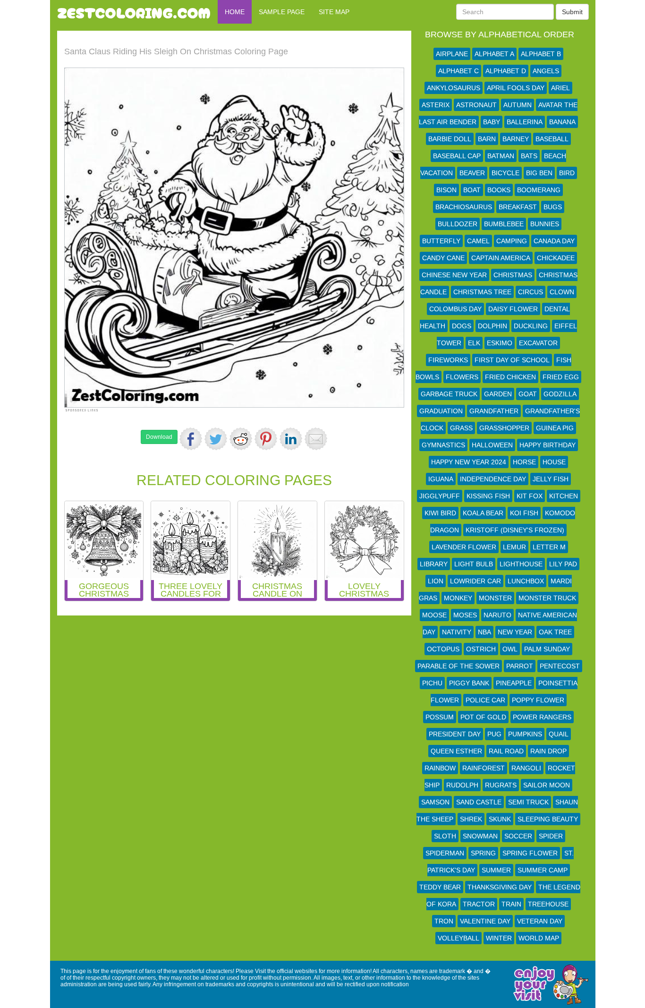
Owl (510, 649)
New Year (515, 632)
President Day (455, 734)
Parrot (519, 666)
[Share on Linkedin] (291, 438)
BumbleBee (504, 224)
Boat (472, 190)
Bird (567, 173)
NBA (484, 632)
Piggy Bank (469, 683)
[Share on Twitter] (215, 438)
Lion (435, 581)
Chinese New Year (454, 275)
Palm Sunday (547, 649)
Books (498, 190)
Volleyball (458, 938)
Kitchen (563, 496)
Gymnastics (443, 445)
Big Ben (539, 173)
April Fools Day (515, 88)
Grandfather (493, 411)
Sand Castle (478, 802)
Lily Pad (563, 564)
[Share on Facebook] (190, 438)
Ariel (560, 88)
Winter (499, 938)
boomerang (538, 190)
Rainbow (440, 768)
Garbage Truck (449, 394)
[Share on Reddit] (240, 438)
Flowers (462, 377)
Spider (551, 836)
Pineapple (514, 683)
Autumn (517, 105)
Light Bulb (473, 564)
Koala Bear (483, 513)
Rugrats (501, 785)
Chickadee (556, 258)
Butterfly (441, 241)
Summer (496, 870)
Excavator (538, 343)
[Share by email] (316, 438)
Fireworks (448, 360)
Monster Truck (547, 598)
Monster (495, 598)
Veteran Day (539, 921)
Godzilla (560, 394)
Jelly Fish (551, 479)
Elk (474, 343)
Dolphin (492, 326)
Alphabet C (458, 71)
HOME (235, 12)
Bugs (552, 207)
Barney (515, 139)
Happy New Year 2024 (468, 462)
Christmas (512, 275)
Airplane (452, 54)
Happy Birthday (547, 445)
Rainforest (483, 768)
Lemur (514, 547)
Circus (530, 292)
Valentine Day (485, 921)
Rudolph (462, 785)
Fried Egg (561, 377)
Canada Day (554, 241)
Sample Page (282, 12)
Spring (483, 853)
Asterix (436, 105)
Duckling (531, 326)
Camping (511, 241)
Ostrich (481, 649)
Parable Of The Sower (458, 666)
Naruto (497, 615)
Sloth (445, 836)
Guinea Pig (555, 428)
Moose (434, 615)
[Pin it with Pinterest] (266, 438)
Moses (465, 615)
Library (434, 564)
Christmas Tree (482, 292)
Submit (572, 12)
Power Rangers (542, 717)
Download (159, 437)
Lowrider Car (475, 581)
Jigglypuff (439, 496)
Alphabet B (541, 54)
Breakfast (518, 207)
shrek (471, 819)
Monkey (458, 598)
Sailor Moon (546, 785)
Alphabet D (505, 71)
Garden (498, 394)
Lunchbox (526, 581)
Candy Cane (443, 258)
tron (443, 921)
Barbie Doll (449, 139)
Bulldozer (457, 224)
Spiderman (444, 853)
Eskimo (499, 343)
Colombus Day (455, 309)
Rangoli (526, 768)
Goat (527, 394)
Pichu (432, 683)
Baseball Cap (457, 156)
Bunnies (544, 224)
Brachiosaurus (463, 207)
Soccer (518, 836)
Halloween (492, 445)
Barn (487, 139)
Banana (562, 122)
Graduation (441, 411)
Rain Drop (548, 751)
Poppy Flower (538, 700)
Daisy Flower (513, 309)
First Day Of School (512, 360)
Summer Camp (543, 870)
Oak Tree (555, 632)
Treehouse (548, 904)
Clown (562, 292)
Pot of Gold (483, 717)
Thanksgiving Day (499, 887)
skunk (500, 819)
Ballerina (525, 122)
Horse (524, 462)
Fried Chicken (510, 377)
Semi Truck (528, 802)
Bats (529, 156)
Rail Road (506, 751)
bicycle (505, 173)
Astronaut (476, 105)
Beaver (472, 173)
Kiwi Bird (440, 513)
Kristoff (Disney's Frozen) (515, 530)
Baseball (552, 139)
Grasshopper (504, 428)
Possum (439, 717)
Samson (435, 802)
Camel (478, 241)
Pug (494, 734)
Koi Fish (524, 513)
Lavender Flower (464, 547)
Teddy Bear (440, 887)
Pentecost (560, 666)
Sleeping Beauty (548, 819)
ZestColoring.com (134, 12)
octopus (443, 649)
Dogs (461, 326)
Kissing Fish (488, 496)
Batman (500, 156)
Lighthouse (521, 564)
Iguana (440, 479)
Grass (461, 428)
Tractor (479, 904)
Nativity (456, 632)
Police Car (485, 700)
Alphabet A (494, 54)
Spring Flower (530, 853)
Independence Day (493, 479)
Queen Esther (456, 751)
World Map (538, 938)
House (554, 462)
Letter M (549, 547)
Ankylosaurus (453, 88)
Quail (559, 734)
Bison (446, 190)
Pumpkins (525, 734)
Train (511, 904)
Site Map (334, 12)
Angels (546, 71)
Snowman (480, 836)
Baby (491, 122)
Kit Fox (530, 496)
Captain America (500, 258)
